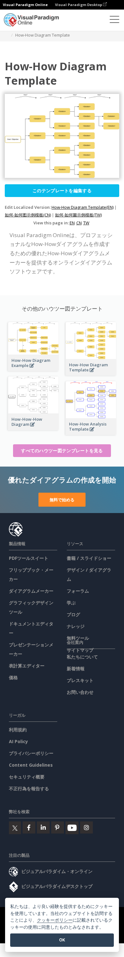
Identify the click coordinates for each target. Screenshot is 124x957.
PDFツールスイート (28, 558)
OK (62, 939)
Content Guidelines (31, 765)
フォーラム (78, 591)
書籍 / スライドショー (89, 558)
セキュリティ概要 (27, 777)
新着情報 (76, 668)
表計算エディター (27, 666)
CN (79, 223)
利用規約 (18, 730)
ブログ (73, 614)
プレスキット (80, 680)
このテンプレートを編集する (62, 190)
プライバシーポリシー (31, 753)
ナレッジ (76, 626)
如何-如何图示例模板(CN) (28, 215)
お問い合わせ (80, 692)
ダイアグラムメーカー (31, 591)
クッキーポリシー (54, 920)
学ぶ (71, 603)
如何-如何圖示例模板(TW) (78, 215)
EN (72, 223)
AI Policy (18, 741)
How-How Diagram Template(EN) (83, 207)
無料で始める (62, 500)
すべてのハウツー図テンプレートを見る (62, 450)
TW (86, 223)
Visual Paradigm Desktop (79, 4)
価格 (13, 677)
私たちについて (82, 657)
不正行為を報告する (29, 788)
